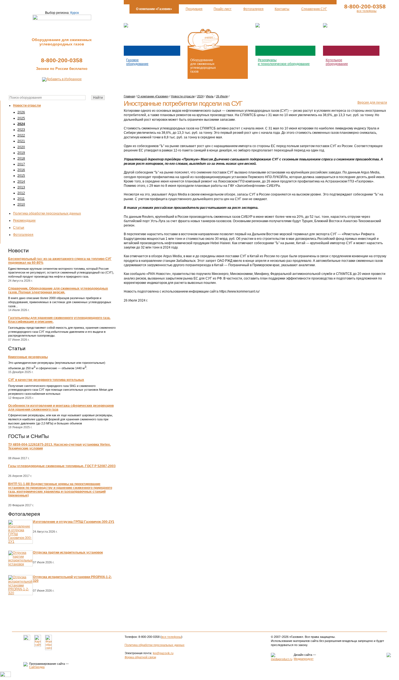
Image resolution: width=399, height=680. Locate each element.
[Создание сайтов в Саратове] (281, 659)
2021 (21, 141)
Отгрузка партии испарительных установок (68, 552)
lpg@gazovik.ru (163, 653)
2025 (21, 118)
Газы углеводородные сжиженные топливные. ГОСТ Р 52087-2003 (62, 466)
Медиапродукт (304, 658)
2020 (21, 147)
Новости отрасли (27, 105)
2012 (21, 193)
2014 (21, 182)
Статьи (18, 227)
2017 (21, 164)
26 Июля (222, 96)
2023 (21, 130)
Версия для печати (372, 102)
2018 (21, 158)
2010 (21, 204)
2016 (21, 170)
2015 (21, 176)
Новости (18, 250)
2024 (21, 124)
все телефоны (366, 11)
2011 (21, 199)
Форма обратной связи (140, 657)
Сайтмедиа (37, 667)
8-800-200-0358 (62, 60)
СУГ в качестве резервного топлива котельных (46, 380)
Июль (210, 96)
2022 (21, 135)
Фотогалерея (23, 235)
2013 (21, 187)
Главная (129, 96)
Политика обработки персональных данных (47, 213)
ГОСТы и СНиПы (28, 436)
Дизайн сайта (303, 654)
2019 (21, 153)
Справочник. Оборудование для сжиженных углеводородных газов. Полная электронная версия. (58, 290)
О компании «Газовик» (153, 96)
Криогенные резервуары (28, 357)
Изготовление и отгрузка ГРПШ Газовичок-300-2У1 (73, 522)
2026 (21, 112)
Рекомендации (24, 220)
